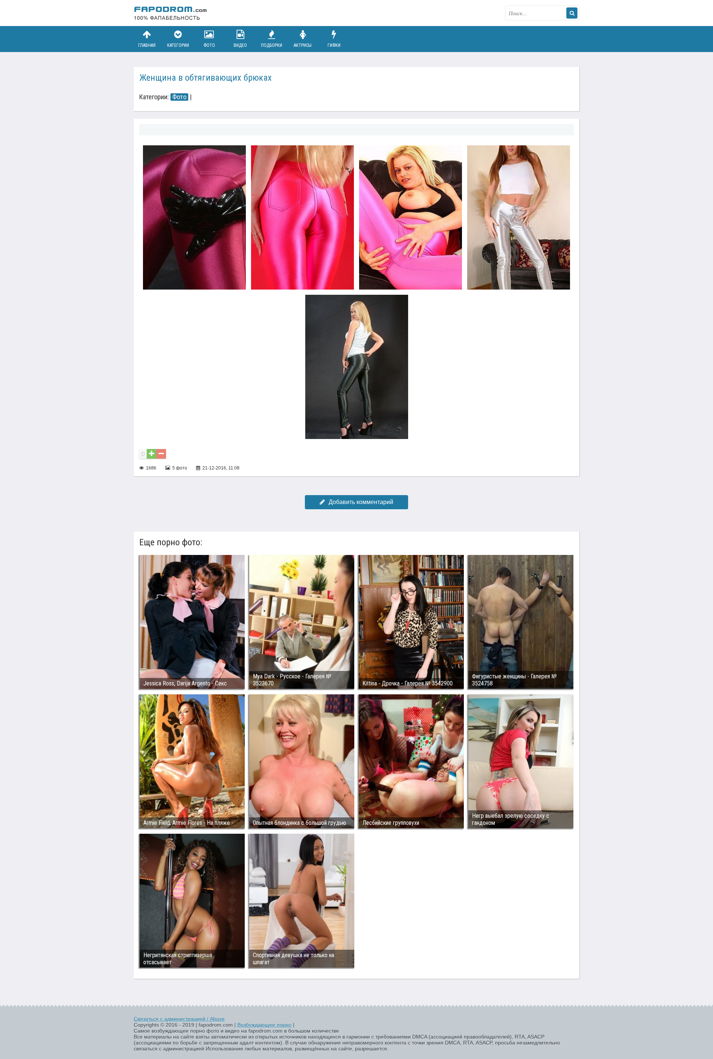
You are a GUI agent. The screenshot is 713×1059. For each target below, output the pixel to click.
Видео (240, 45)
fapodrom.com (171, 13)
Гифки (334, 45)
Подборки (271, 45)
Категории (178, 45)
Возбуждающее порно (264, 1025)
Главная (147, 45)
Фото (209, 45)
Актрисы (303, 45)
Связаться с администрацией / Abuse (179, 1019)
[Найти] (571, 13)
